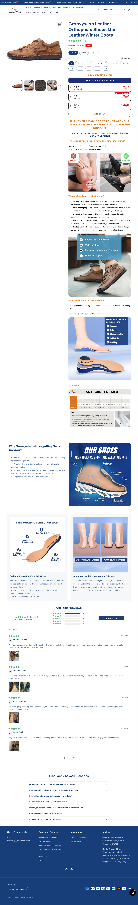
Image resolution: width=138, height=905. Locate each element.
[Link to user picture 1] (14, 656)
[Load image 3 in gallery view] (40, 85)
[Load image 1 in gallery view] (17, 85)
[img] (14, 636)
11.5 (97, 68)
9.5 (124, 63)
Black (94, 53)
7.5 (94, 63)
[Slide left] (9, 85)
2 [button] (67, 758)
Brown (73, 53)
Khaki (84, 53)
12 (106, 68)
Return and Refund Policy (48, 837)
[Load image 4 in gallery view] (52, 85)
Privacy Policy (76, 841)
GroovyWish (16, 897)
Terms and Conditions (79, 837)
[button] (37, 7)
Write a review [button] (111, 618)
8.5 (109, 63)
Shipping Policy (44, 841)
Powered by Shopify (26, 897)
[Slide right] (60, 85)
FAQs (41, 860)
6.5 (79, 63)
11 (89, 68)
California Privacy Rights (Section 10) (51, 850)
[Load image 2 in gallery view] (29, 85)
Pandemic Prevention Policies (50, 845)
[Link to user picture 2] (25, 686)
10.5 (80, 68)
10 (72, 68)
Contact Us (43, 856)
